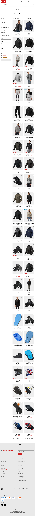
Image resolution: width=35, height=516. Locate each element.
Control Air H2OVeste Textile (29, 154)
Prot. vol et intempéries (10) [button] (5, 27)
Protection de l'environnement (22, 483)
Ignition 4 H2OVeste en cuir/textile (29, 120)
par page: (18, 18)
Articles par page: (15, 438)
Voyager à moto (20, 465)
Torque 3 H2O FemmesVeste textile (17, 223)
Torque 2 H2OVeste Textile (17, 154)
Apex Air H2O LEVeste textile (29, 137)
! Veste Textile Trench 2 (18, 206)
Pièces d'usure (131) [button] (4, 22)
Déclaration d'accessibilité (21, 481)
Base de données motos (4, 462)
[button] (33, 4)
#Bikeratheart (20, 464)
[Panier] (33, 1)
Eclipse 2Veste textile (29, 68)
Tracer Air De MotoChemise (17, 34)
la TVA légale (18, 511)
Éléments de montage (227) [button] (5, 35)
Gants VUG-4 (29, 416)
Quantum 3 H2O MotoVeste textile (17, 240)
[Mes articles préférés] (28, 1)
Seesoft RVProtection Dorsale (17, 328)
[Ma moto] (22, 1)
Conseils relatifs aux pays (21, 461)
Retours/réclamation (3, 468)
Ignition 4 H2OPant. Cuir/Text (17, 120)
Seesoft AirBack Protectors (29, 363)
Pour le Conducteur (20, 468)
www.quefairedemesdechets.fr (8, 489)
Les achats (2, 476)
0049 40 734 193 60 (8, 450)
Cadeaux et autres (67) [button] (4, 32)
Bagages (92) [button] (3, 25)
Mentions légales (20, 473)
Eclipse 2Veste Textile (29, 51)
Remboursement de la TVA (4, 477)
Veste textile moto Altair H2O (29, 240)
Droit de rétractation (20, 477)
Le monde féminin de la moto (22, 458)
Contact (2, 458)
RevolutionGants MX (17, 398)
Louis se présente (3, 473)
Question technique (3, 461)
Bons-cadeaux (2, 465)
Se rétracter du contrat (4, 469)
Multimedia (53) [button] (3, 30)
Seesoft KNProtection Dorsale (29, 345)
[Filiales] (16, 1)
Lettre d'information (3, 464)
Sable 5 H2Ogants (29, 328)
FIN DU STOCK (5, 57)
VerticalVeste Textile (29, 34)
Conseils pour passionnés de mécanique (23, 462)
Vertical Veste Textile (17, 137)
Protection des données (21, 476)
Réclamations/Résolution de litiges (22, 480)
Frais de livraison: (12, 512)
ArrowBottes (17, 363)
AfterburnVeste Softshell (18, 51)
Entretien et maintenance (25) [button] (5, 24)
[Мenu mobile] (1, 4)
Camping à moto (20, 469)
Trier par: (26, 18)
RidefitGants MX (18, 434)
